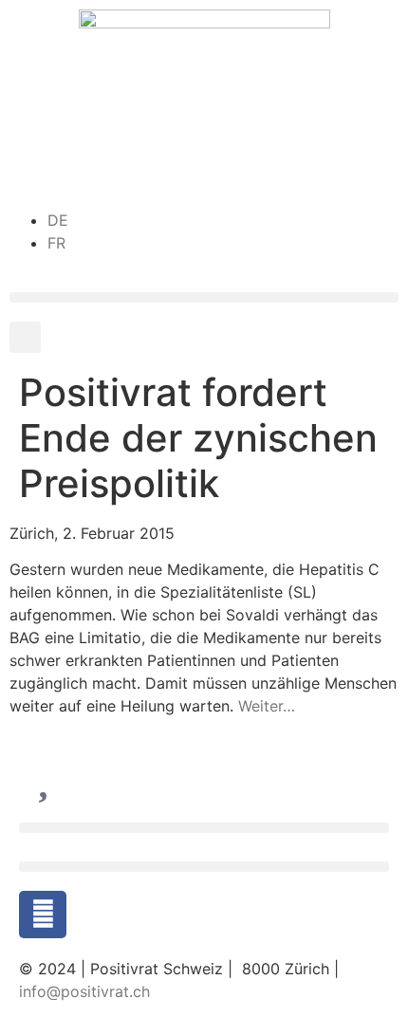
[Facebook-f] (42, 914)
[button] (204, 297)
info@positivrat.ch (84, 991)
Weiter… (266, 705)
